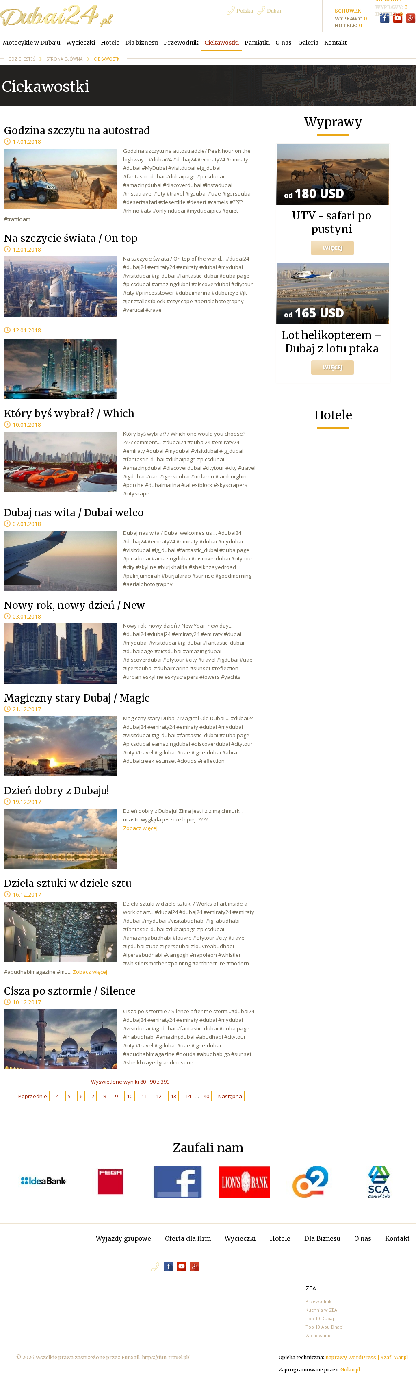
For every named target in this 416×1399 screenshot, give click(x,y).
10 (129, 1096)
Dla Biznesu (323, 1239)
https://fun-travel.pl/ (166, 1357)
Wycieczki (80, 42)
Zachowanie (319, 1335)
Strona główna (65, 59)
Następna (230, 1096)
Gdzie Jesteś (22, 59)
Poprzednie (32, 1096)
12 (159, 1096)
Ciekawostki (221, 42)
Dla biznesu (141, 42)
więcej (333, 248)
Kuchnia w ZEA (321, 1310)
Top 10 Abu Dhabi (325, 1327)
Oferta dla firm (188, 1239)
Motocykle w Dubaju (32, 42)
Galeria (308, 42)
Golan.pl (350, 1369)
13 (173, 1096)
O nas (283, 42)
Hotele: (387, 14)
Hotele (110, 42)
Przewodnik (181, 42)
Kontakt (335, 42)
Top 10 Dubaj (320, 1318)
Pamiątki (257, 42)
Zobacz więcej (140, 828)
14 (188, 1096)
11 (144, 1096)
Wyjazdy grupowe (123, 1239)
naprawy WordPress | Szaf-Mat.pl (366, 1357)
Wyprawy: (389, 7)
